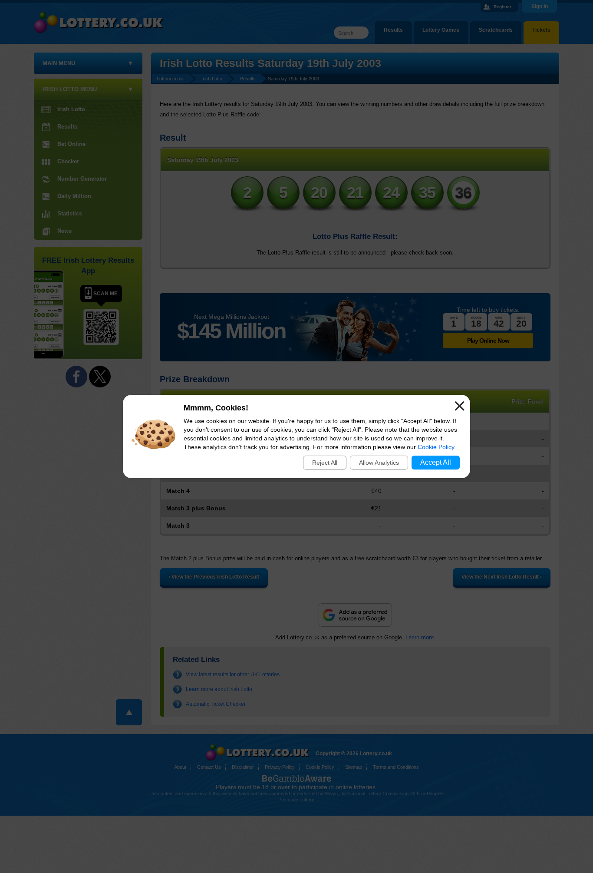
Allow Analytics (379, 462)
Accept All (435, 462)
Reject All (324, 462)
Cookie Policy (436, 446)
